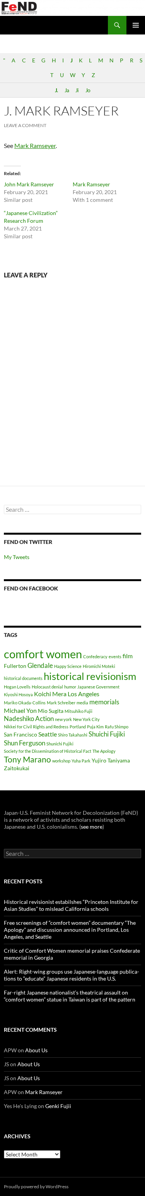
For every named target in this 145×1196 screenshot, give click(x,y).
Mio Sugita (50, 710)
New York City (86, 719)
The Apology (104, 751)
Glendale (40, 665)
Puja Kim (95, 726)
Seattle (47, 734)
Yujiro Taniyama (111, 760)
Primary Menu (135, 25)
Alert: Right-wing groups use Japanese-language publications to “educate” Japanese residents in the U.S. (71, 975)
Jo (87, 90)
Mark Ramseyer (35, 145)
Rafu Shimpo (116, 726)
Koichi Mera (50, 693)
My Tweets (16, 557)
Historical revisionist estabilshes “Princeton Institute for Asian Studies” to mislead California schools (71, 905)
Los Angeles (83, 693)
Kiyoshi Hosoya (18, 694)
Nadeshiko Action (29, 718)
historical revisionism (90, 676)
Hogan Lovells (17, 686)
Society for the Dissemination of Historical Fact (47, 751)
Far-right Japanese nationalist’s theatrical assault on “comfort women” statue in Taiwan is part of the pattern (69, 996)
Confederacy (95, 656)
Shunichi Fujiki (59, 743)
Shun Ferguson (24, 743)
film (128, 655)
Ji (76, 90)
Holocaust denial (47, 686)
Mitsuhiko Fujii (78, 711)
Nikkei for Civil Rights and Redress (36, 726)
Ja (67, 90)
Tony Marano (27, 759)
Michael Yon (20, 710)
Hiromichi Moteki (99, 666)
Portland (78, 726)
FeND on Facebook (31, 588)
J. (56, 90)
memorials (104, 702)
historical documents (23, 678)
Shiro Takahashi (72, 734)
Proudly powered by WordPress (36, 1186)
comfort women (43, 654)
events (115, 656)
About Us (36, 1050)
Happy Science (68, 666)
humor (70, 686)
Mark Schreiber (61, 702)
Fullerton (15, 666)
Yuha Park (81, 760)
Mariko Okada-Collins (25, 702)
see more (91, 826)
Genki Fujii (58, 1106)
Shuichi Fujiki (107, 734)
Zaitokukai (16, 768)
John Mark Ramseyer (29, 184)
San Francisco (20, 734)
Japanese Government (98, 686)
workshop (61, 760)
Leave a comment (25, 125)
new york (63, 719)
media (82, 702)
